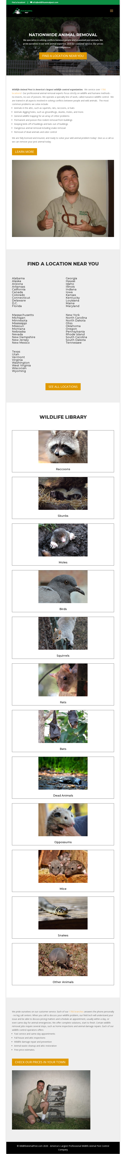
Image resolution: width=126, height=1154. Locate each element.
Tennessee (74, 342)
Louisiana (72, 300)
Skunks (63, 516)
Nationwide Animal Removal (63, 34)
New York (73, 315)
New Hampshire (23, 337)
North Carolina (76, 317)
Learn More (24, 152)
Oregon (71, 329)
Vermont (18, 357)
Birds (63, 609)
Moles (63, 562)
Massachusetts (23, 315)
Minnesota (19, 320)
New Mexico (21, 342)
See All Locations (63, 387)
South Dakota (76, 340)
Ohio (69, 323)
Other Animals (63, 982)
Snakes (63, 935)
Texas (16, 351)
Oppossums (63, 842)
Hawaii (70, 281)
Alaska (16, 281)
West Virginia (21, 365)
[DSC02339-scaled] (63, 236)
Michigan (18, 317)
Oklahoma (73, 326)
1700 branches (76, 1011)
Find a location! (18, 2)
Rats (63, 702)
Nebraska (19, 331)
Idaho (70, 284)
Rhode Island (75, 334)
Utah (15, 354)
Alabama (18, 278)
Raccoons (63, 469)
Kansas (71, 295)
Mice (63, 889)
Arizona (17, 284)
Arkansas (18, 286)
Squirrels (63, 655)
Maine (70, 303)
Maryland (72, 306)
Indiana (71, 289)
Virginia (17, 360)
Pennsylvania (75, 331)
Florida (17, 306)
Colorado (18, 295)
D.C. (15, 303)
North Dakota (76, 320)
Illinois (70, 286)
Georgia (71, 278)
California (19, 289)
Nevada (17, 334)
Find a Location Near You (63, 56)
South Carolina (76, 337)
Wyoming (19, 371)
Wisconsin (19, 368)
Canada (17, 292)
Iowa (69, 292)
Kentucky (73, 297)
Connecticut (21, 297)
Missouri (18, 326)
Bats (63, 749)
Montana (18, 329)
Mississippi (19, 323)
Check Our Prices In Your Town (40, 1062)
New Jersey (20, 340)
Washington (21, 362)
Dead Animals (63, 795)
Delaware (19, 300)
